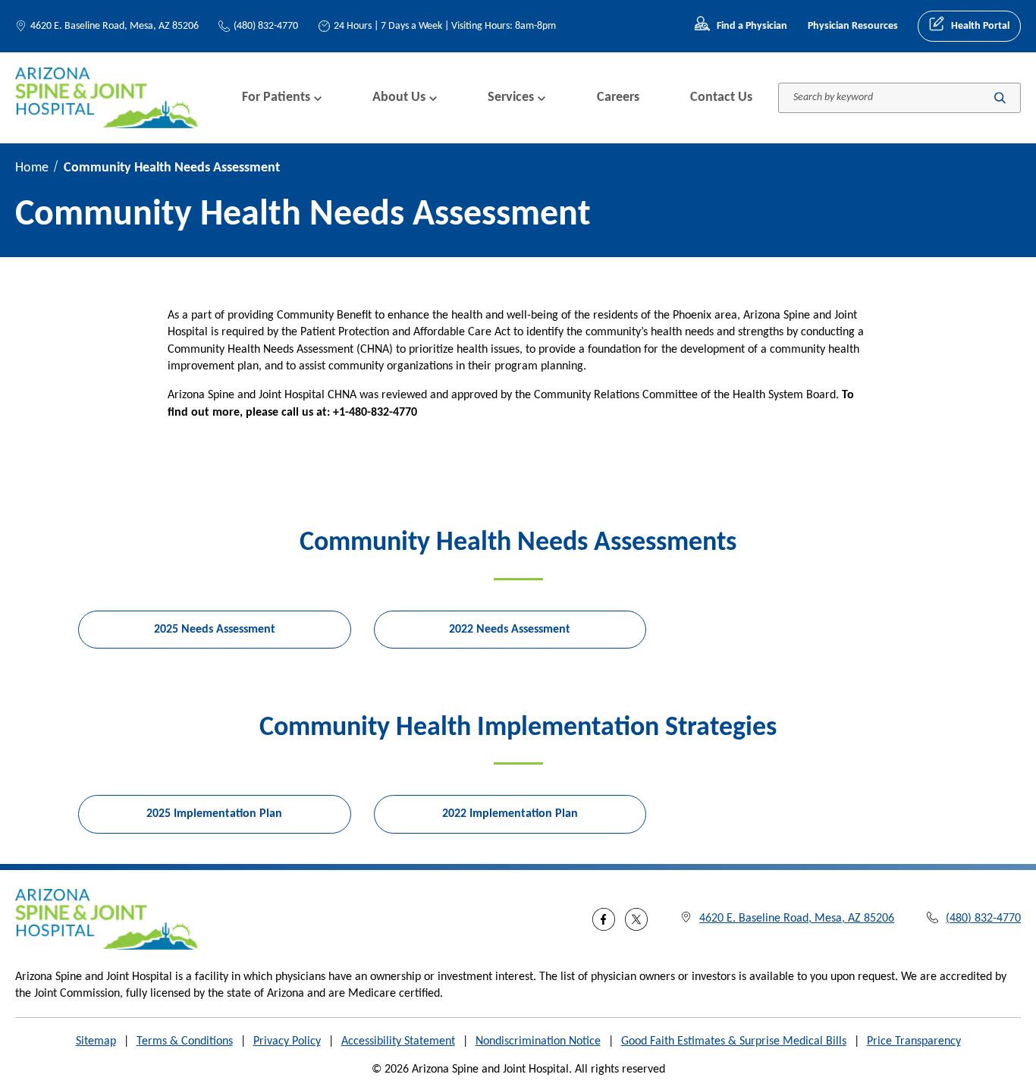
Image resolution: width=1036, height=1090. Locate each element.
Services (511, 97)
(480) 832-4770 (266, 26)
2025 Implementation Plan (214, 814)
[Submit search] (1000, 97)
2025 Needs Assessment (214, 630)
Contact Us (721, 97)
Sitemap (96, 1041)
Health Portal (980, 26)
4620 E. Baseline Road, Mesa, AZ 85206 (114, 26)
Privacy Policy (287, 1041)
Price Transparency (914, 1041)
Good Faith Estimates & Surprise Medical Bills (733, 1041)
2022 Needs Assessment (509, 630)
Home (32, 168)
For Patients (276, 97)
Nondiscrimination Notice (538, 1041)
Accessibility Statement (398, 1041)
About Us (398, 97)
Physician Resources (853, 26)
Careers (618, 97)
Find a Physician (752, 26)
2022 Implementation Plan (510, 814)
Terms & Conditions (185, 1041)
